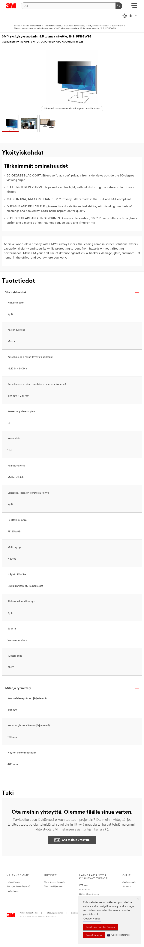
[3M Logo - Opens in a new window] (11, 6)
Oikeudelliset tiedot (29, 913)
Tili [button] (130, 15)
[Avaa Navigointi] (134, 6)
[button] (118, 935)
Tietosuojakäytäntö (54, 913)
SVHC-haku (84, 890)
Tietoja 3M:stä (13, 882)
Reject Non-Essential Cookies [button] (100, 927)
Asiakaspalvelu (129, 882)
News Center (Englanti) (54, 882)
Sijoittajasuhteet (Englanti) (18, 887)
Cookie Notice (91, 918)
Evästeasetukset (78, 913)
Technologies (13, 891)
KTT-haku (83, 885)
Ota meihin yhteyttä (76, 840)
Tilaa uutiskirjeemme (53, 887)
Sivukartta (126, 887)
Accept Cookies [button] (94, 935)
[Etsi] (119, 5)
